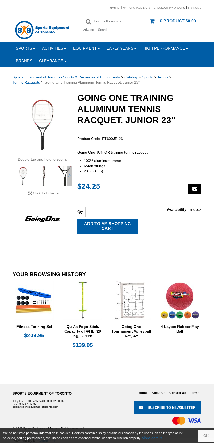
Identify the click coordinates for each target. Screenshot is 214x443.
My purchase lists (137, 7)
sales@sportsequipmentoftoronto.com (35, 406)
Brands (24, 61)
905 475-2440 (36, 401)
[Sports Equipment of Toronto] (42, 30)
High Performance (164, 48)
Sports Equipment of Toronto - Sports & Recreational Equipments (66, 77)
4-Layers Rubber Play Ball (180, 328)
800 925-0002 (55, 401)
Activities (52, 48)
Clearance (51, 61)
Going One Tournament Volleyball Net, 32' (131, 331)
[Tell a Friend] (194, 189)
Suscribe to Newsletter (171, 408)
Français (194, 7)
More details (152, 438)
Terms (194, 393)
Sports (24, 48)
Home (143, 393)
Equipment (85, 48)
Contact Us (177, 393)
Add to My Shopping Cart (107, 226)
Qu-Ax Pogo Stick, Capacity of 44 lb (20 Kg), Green (82, 331)
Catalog (130, 77)
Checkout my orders (169, 7)
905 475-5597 (28, 404)
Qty (80, 211)
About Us (158, 393)
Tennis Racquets (26, 82)
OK (206, 436)
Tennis (162, 77)
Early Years (119, 48)
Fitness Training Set (34, 326)
